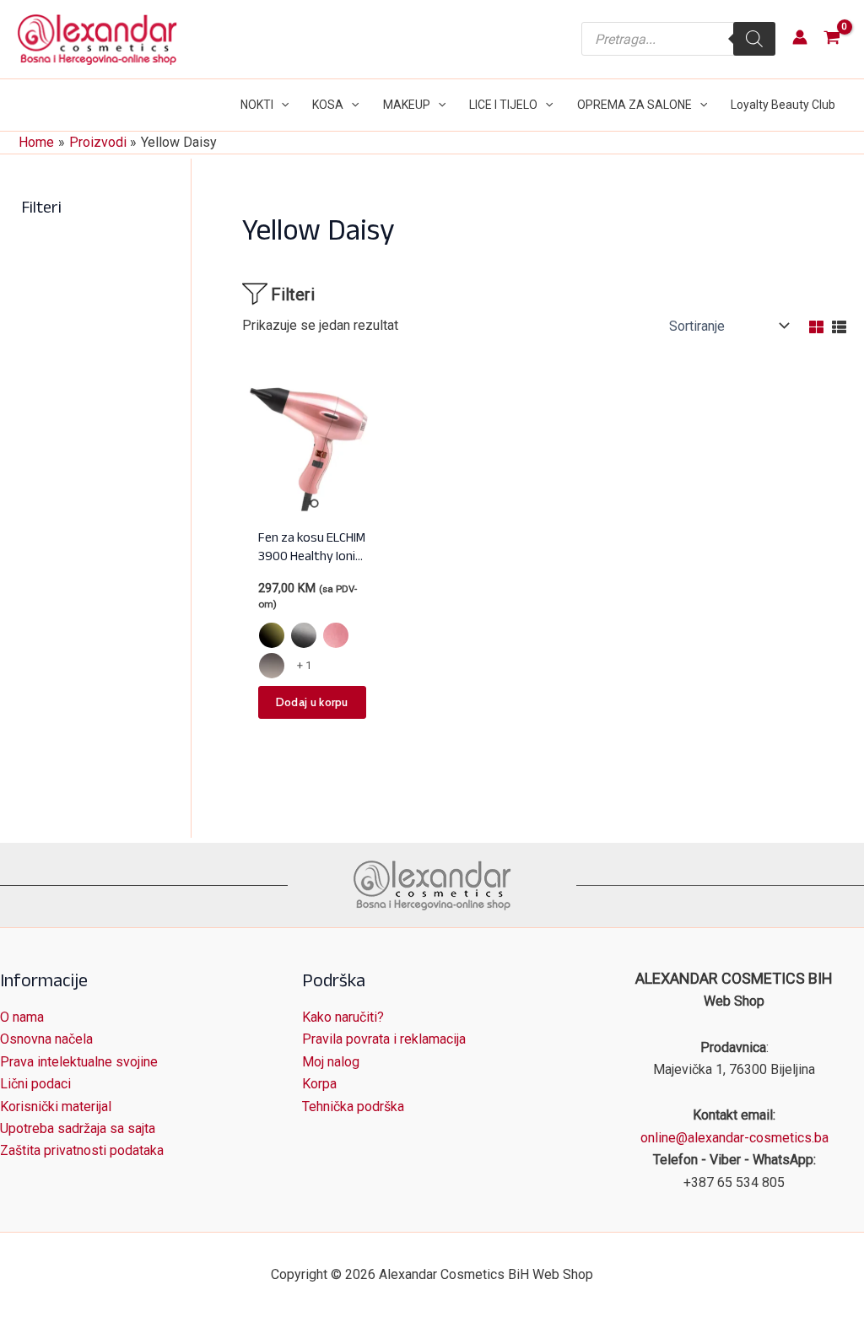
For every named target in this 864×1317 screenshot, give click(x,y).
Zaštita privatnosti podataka (82, 1150)
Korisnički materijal (55, 1106)
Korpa (319, 1084)
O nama (22, 1017)
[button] (281, 105)
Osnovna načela (46, 1039)
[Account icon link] (799, 37)
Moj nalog (330, 1062)
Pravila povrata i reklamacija (384, 1039)
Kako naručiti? (343, 1017)
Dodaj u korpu (312, 702)
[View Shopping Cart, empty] (831, 39)
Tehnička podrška (353, 1106)
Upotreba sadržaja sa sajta (77, 1128)
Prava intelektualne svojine (79, 1062)
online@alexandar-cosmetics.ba (734, 1138)
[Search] (754, 39)
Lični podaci (35, 1084)
